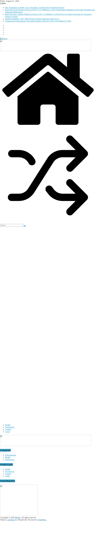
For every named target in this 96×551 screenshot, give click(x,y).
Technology (9, 427)
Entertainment (10, 455)
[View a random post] (48, 223)
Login (7, 432)
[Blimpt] (48, 126)
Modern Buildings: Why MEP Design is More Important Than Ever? (32, 19)
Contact (8, 429)
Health (7, 425)
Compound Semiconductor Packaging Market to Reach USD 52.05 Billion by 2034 (38, 21)
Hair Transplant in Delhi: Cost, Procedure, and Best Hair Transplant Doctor (34, 8)
